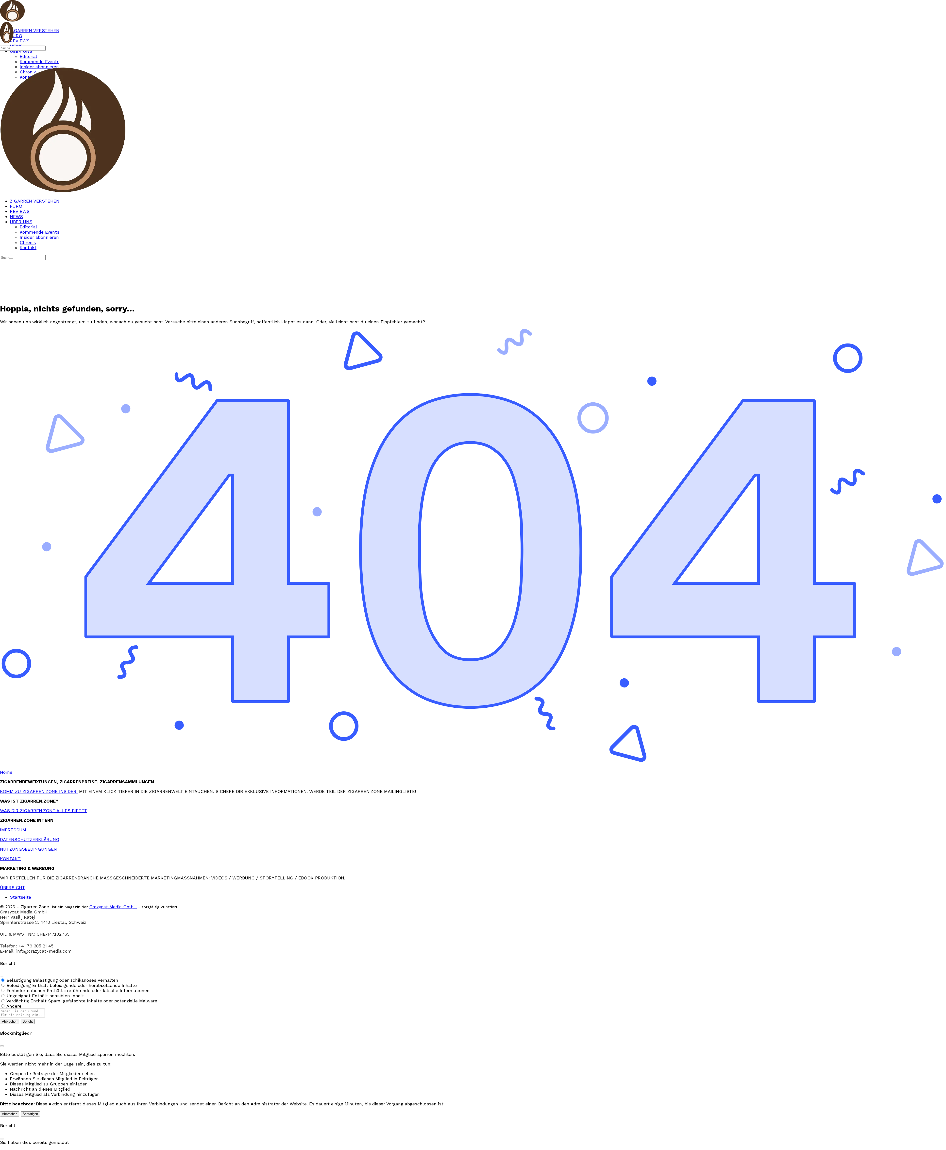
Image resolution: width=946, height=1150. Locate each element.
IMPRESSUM (13, 829)
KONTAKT (10, 858)
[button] (473, 1147)
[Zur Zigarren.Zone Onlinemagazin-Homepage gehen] (12, 19)
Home (6, 772)
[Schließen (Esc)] (2, 976)
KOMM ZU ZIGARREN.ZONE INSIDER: (39, 791)
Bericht (28, 1021)
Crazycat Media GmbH (113, 906)
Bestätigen (30, 1114)
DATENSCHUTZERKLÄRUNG (29, 839)
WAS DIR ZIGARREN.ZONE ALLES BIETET (43, 810)
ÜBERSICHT (12, 887)
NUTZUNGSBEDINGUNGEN (28, 849)
